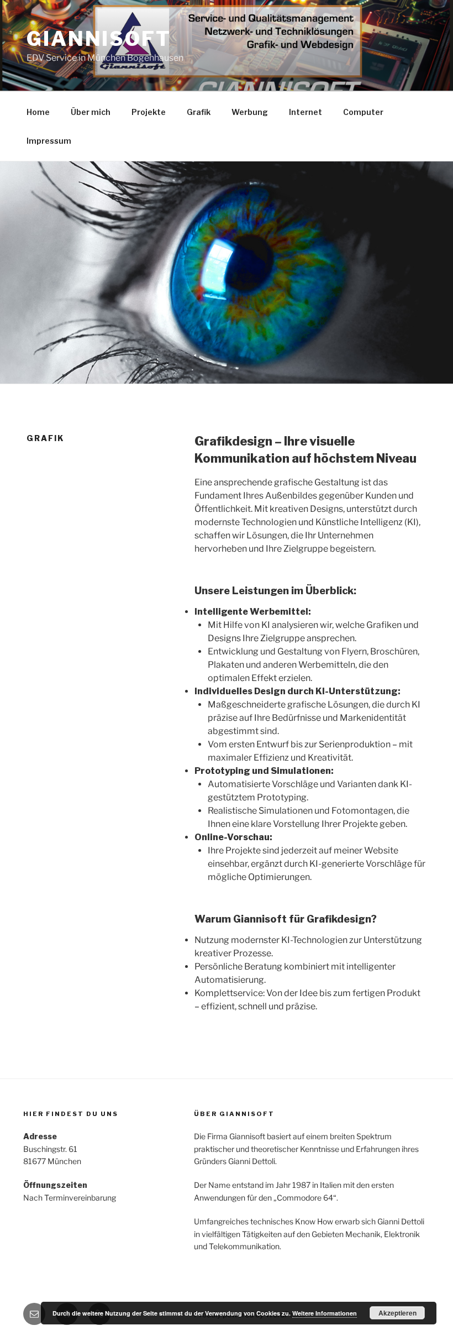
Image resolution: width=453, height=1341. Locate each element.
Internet (305, 112)
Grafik (198, 112)
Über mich (90, 112)
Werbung (249, 112)
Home (38, 112)
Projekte (148, 112)
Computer (363, 112)
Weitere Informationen (324, 1313)
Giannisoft (99, 39)
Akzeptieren (397, 1313)
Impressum (49, 140)
